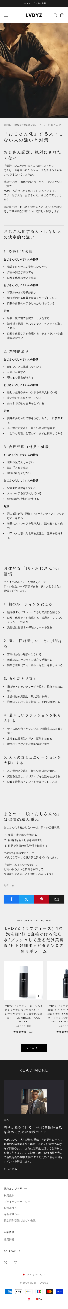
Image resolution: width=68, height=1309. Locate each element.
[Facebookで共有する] (11, 899)
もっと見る (10, 1169)
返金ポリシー (12, 1214)
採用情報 (9, 1239)
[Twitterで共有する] (26, 899)
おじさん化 (54, 124)
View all (34, 1048)
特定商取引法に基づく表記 (20, 1220)
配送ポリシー (12, 1208)
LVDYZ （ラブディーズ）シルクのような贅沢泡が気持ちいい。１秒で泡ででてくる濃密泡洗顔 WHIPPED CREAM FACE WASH (23, 1014)
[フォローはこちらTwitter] (6, 1263)
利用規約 (9, 1195)
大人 (6, 1119)
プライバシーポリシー (17, 1201)
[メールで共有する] (56, 899)
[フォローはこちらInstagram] (15, 1263)
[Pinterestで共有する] (41, 899)
